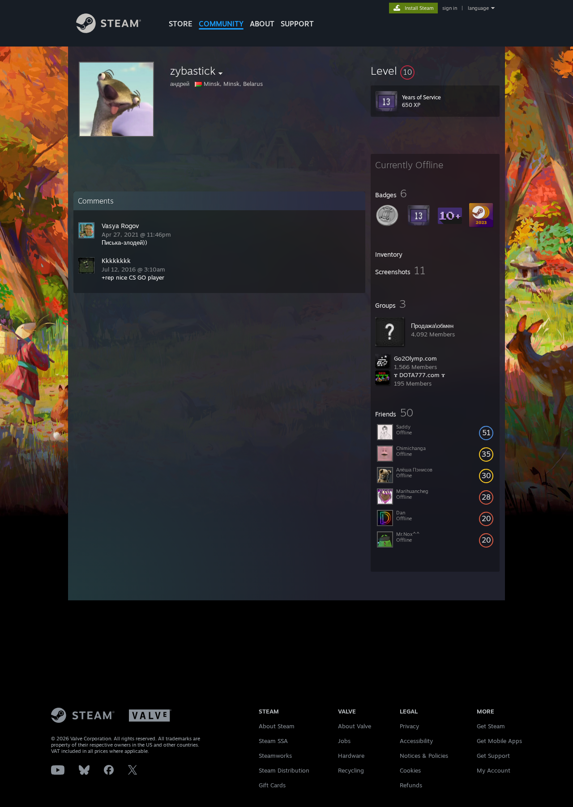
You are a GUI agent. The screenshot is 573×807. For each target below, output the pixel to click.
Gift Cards (272, 785)
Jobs (344, 740)
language (478, 8)
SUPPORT (297, 23)
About (262, 23)
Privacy (409, 726)
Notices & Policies (424, 755)
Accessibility (416, 740)
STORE (180, 23)
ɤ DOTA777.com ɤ (419, 374)
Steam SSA (273, 740)
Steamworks (275, 755)
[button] (435, 71)
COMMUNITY (221, 23)
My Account (493, 770)
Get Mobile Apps (499, 740)
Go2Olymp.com (415, 358)
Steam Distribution (284, 770)
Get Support (493, 755)
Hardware (351, 755)
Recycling (351, 770)
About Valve (354, 726)
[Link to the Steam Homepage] (108, 30)
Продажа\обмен (432, 325)
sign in (449, 8)
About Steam (277, 726)
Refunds (411, 785)
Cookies (410, 770)
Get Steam (491, 726)
